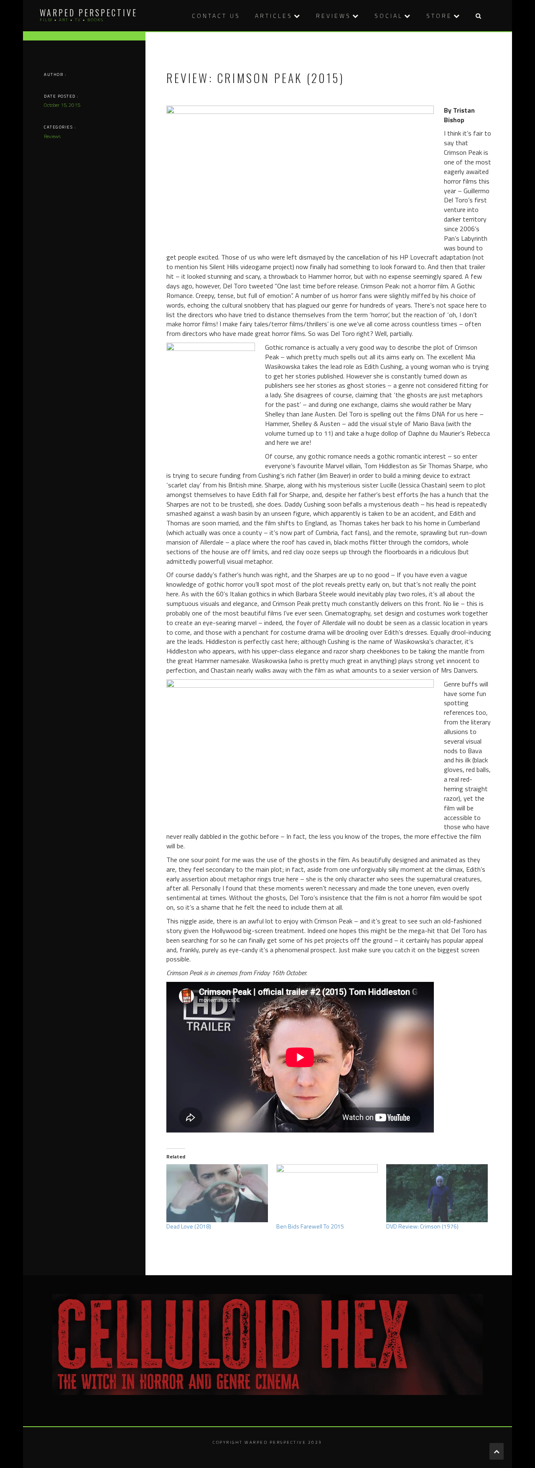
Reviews (333, 15)
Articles (274, 15)
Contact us (216, 15)
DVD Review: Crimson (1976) (422, 1226)
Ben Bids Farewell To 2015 (310, 1226)
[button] (478, 15)
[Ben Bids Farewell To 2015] (327, 1193)
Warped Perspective (89, 12)
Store (439, 15)
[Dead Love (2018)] (217, 1193)
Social (388, 15)
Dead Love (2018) (188, 1226)
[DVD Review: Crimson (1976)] (437, 1193)
